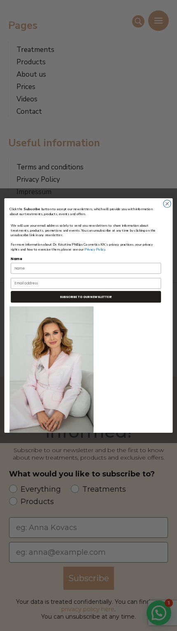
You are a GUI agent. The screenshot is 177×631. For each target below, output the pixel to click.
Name (16, 258)
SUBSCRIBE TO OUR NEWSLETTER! (86, 297)
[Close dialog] (167, 203)
